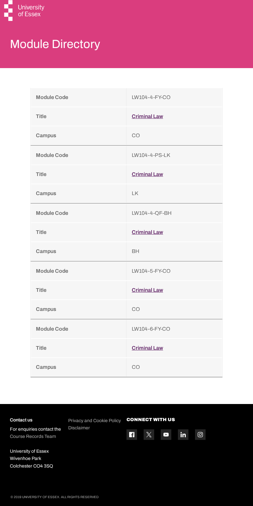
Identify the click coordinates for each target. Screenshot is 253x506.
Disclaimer (79, 427)
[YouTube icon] (166, 434)
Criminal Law (147, 116)
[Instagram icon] (200, 434)
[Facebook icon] (131, 434)
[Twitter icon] (149, 434)
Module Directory (55, 44)
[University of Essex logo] (24, 11)
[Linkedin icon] (183, 434)
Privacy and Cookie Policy (94, 420)
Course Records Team (33, 436)
